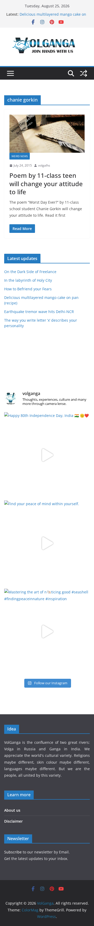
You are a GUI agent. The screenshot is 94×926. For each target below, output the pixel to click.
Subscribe (13, 852)
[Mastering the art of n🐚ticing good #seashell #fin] (47, 631)
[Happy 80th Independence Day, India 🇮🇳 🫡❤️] (47, 455)
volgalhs (44, 165)
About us (12, 810)
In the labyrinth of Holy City (28, 280)
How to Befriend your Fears (28, 288)
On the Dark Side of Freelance (30, 271)
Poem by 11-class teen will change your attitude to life (46, 183)
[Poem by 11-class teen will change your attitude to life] (47, 134)
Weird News (19, 156)
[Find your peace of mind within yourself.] (47, 543)
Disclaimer (13, 821)
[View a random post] (83, 73)
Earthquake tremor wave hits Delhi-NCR (39, 311)
